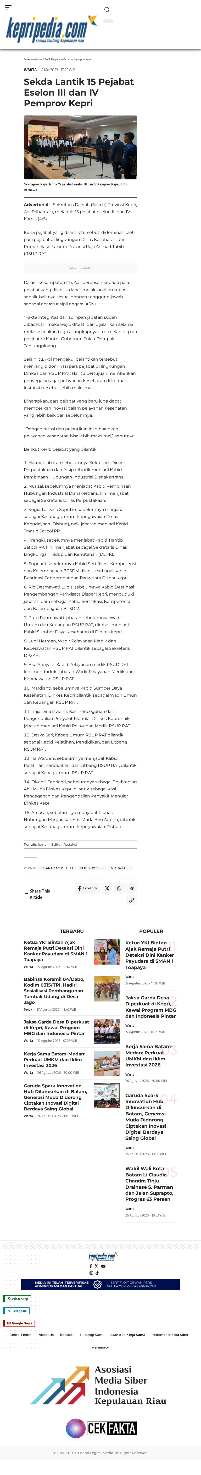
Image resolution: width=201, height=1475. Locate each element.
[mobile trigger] (9, 7)
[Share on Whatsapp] (119, 888)
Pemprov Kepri (92, 867)
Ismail (43, 844)
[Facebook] (90, 1266)
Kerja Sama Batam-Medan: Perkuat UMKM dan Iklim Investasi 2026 (54, 1059)
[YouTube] (103, 1266)
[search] (149, 9)
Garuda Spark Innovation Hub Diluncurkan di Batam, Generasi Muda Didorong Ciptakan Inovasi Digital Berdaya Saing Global (55, 1097)
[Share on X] (107, 888)
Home (26, 59)
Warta (34, 59)
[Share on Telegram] (131, 888)
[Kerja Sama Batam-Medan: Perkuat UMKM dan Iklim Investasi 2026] (107, 1063)
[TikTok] (97, 1273)
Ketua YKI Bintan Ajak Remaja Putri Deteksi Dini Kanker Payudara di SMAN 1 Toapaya (56, 951)
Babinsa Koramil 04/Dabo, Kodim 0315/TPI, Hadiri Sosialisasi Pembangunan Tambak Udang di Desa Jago (54, 991)
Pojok (28, 1009)
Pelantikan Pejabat (57, 867)
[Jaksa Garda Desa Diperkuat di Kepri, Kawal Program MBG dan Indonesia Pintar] (107, 1031)
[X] (96, 1266)
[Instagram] (91, 1273)
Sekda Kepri (121, 867)
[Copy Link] (131, 900)
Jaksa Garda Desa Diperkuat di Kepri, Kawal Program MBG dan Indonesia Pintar (56, 1027)
